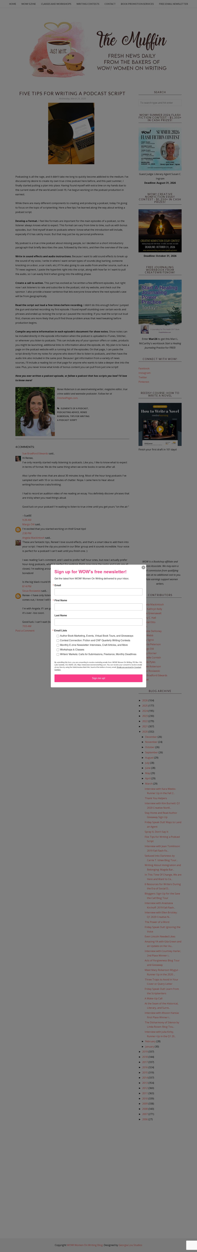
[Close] (143, 567)
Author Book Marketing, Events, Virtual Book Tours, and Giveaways (96, 635)
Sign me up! (98, 678)
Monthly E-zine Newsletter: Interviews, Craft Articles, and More (94, 645)
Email (57, 585)
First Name (60, 600)
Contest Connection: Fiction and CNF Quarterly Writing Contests (95, 640)
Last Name (60, 615)
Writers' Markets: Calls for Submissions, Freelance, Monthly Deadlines (98, 654)
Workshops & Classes (72, 649)
